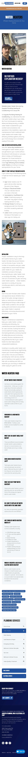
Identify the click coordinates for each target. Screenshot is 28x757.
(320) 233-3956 (17, 3)
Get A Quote (8, 98)
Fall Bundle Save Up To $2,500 (14, 8)
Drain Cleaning (7, 635)
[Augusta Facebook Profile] (10, 743)
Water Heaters (7, 630)
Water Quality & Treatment (10, 661)
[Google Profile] (3, 743)
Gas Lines (6, 652)
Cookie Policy (14, 752)
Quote (25, 3)
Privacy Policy (9, 752)
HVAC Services (6, 670)
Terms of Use (4, 752)
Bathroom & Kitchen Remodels (11, 648)
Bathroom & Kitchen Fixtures (11, 657)
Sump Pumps (7, 626)
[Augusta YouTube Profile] (6, 743)
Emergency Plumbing (9, 644)
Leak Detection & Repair (9, 639)
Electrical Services (7, 676)
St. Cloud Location (7, 726)
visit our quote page (7, 692)
